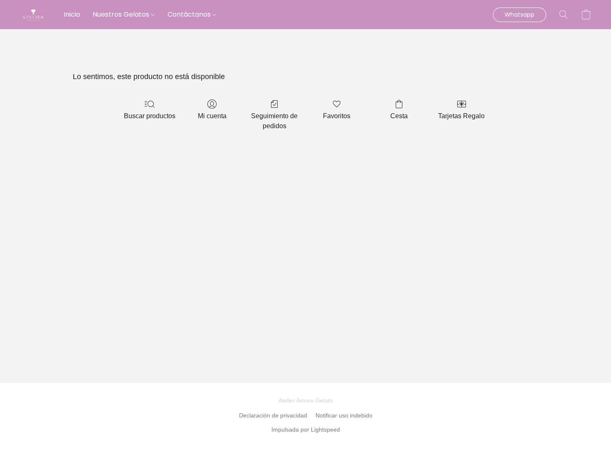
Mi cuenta (212, 115)
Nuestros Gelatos (122, 14)
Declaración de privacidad (273, 415)
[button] (33, 14)
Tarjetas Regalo (461, 115)
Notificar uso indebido (343, 415)
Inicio (72, 14)
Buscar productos (149, 115)
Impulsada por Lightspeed (305, 429)
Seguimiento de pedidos (274, 120)
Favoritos (336, 115)
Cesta (399, 115)
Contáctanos (190, 14)
